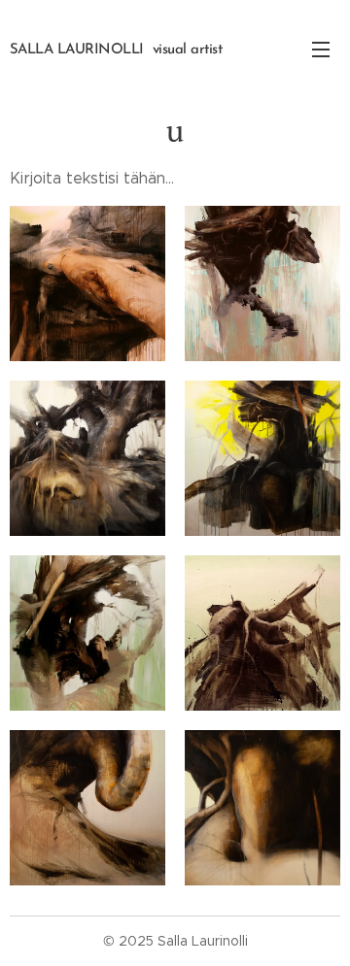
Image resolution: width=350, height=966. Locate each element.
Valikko (320, 48)
